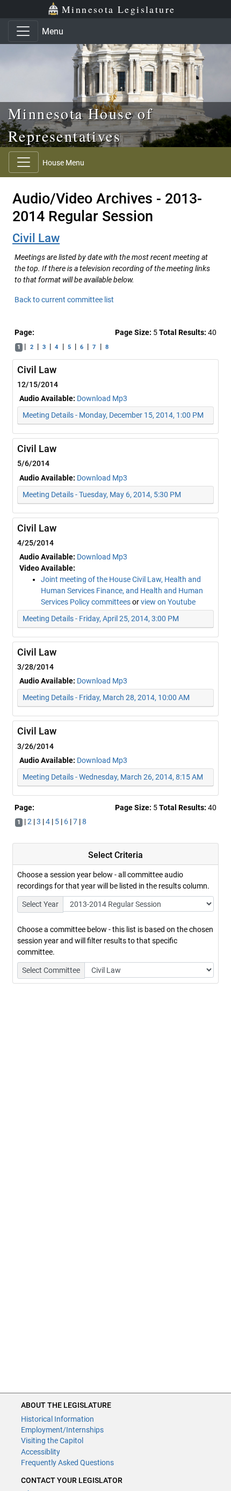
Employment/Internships (62, 1429)
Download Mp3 (102, 398)
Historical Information (57, 1419)
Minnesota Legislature (118, 9)
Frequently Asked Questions (67, 1462)
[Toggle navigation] (23, 31)
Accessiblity (40, 1452)
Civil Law (36, 238)
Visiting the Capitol (52, 1440)
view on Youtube (168, 602)
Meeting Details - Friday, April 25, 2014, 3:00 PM (101, 618)
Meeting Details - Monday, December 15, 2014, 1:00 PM (113, 415)
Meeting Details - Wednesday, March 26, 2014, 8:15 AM (113, 777)
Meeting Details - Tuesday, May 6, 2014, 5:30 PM (102, 494)
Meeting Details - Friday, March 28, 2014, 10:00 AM (106, 697)
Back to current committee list (64, 299)
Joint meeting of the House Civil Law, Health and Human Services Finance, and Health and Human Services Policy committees (122, 590)
